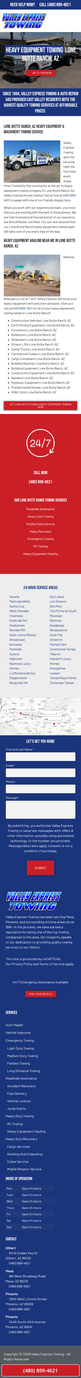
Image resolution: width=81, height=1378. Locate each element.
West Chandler (19, 611)
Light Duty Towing (20, 1048)
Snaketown (17, 625)
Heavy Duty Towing (40, 516)
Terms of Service (52, 964)
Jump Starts (16, 1108)
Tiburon (55, 654)
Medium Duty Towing (22, 1056)
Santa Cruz (16, 606)
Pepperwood (18, 678)
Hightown (15, 659)
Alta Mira (56, 606)
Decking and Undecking (25, 1154)
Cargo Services (18, 1146)
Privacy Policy (22, 964)
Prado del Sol (18, 620)
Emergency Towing (40, 539)
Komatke (15, 644)
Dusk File (56, 635)
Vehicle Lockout (19, 1101)
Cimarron (56, 639)
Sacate (14, 596)
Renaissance (58, 630)
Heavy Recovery (40, 531)
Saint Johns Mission (22, 635)
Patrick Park (58, 644)
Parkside (15, 649)
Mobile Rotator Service (24, 1169)
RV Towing (41, 546)
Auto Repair (14, 1025)
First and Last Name (20, 749)
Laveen (55, 673)
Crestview (16, 616)
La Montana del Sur (22, 673)
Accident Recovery (21, 1086)
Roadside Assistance (40, 509)
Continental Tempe (63, 649)
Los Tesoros (58, 601)
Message (12, 797)
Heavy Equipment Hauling (40, 554)
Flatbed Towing (18, 1063)
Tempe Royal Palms (63, 678)
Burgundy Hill (18, 683)
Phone (11, 781)
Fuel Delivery (17, 1093)
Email (10, 765)
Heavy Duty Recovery (21, 1139)
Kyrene (14, 654)
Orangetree (57, 668)
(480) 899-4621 (59, 5)
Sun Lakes (57, 596)
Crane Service (17, 1161)
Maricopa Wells (19, 601)
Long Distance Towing (23, 1071)
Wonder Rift (17, 630)
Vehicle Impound (18, 1032)
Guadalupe (57, 625)
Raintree (55, 620)
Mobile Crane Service (40, 524)
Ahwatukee (17, 639)
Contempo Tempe (62, 683)
